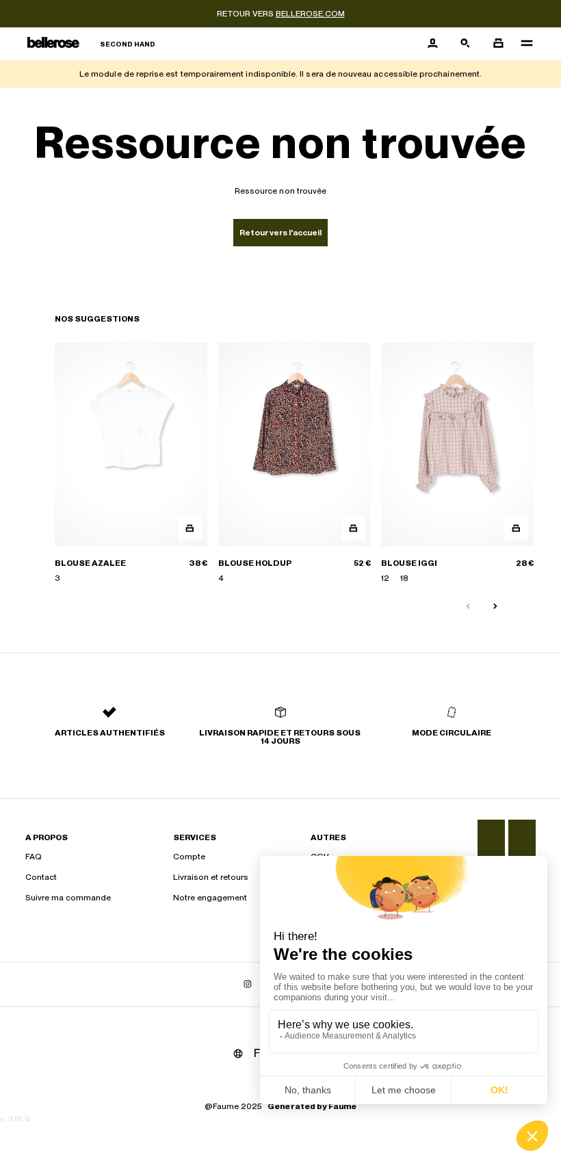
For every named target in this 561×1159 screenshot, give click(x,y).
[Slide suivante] (495, 606)
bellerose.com (310, 13)
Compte (189, 856)
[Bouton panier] (498, 43)
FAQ (33, 856)
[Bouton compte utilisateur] (432, 43)
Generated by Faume (312, 1106)
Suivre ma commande (68, 897)
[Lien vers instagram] (248, 984)
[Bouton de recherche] (465, 43)
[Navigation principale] (523, 43)
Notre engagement (210, 897)
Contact (41, 877)
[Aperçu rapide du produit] (190, 529)
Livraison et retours (210, 877)
